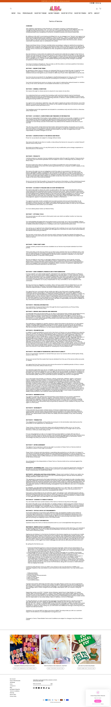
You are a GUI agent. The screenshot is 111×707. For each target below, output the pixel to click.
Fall (19, 13)
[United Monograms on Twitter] (41, 688)
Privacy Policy (13, 696)
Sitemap (12, 692)
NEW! (13, 13)
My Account (13, 679)
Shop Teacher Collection (55, 668)
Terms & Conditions (14, 691)
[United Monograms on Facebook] (36, 688)
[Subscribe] (51, 684)
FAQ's (11, 684)
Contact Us (12, 686)
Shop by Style (66, 13)
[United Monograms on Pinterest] (44, 688)
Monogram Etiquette (15, 689)
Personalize (28, 13)
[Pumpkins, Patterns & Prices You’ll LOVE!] (24, 649)
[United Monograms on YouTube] (39, 688)
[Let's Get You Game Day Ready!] (86, 649)
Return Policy (13, 694)
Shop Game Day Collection (86, 668)
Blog (11, 687)
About (97, 13)
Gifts (90, 13)
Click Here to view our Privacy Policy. (36, 308)
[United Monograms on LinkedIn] (49, 688)
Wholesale (12, 682)
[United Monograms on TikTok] (46, 688)
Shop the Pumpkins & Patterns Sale (24, 668)
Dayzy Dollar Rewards (15, 680)
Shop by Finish (80, 13)
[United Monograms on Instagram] (34, 688)
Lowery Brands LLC (57, 702)
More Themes (53, 13)
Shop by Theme (40, 13)
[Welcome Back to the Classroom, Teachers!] (55, 649)
